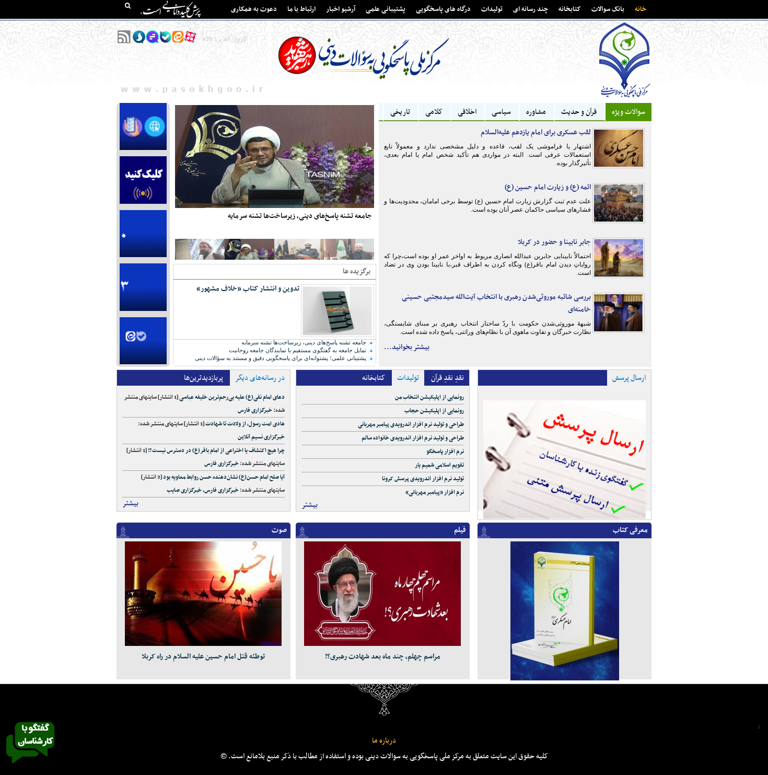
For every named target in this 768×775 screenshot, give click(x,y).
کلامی (434, 112)
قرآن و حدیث (579, 112)
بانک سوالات (607, 9)
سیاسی (501, 112)
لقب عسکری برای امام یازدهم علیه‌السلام (536, 132)
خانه (640, 9)
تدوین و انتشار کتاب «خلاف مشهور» (247, 289)
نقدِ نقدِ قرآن (447, 378)
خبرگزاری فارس (255, 410)
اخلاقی (467, 112)
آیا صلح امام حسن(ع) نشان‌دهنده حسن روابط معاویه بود (224, 477)
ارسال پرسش (629, 378)
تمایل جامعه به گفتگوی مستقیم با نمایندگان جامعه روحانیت (297, 350)
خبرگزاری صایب (184, 490)
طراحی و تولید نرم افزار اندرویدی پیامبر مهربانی (411, 425)
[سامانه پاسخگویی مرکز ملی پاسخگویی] (30, 766)
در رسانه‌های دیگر (260, 378)
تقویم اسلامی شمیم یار (439, 465)
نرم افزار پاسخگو (445, 452)
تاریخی (400, 112)
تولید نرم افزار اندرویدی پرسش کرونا (423, 479)
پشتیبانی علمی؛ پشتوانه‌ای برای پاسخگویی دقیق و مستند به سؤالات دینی (280, 358)
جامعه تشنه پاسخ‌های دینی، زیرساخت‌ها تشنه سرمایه (300, 216)
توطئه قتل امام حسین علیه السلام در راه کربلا (203, 657)
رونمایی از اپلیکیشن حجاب (434, 411)
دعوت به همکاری (254, 9)
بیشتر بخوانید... (406, 347)
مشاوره (536, 112)
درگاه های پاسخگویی (443, 9)
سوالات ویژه (628, 112)
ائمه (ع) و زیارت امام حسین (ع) (548, 187)
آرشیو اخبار (340, 9)
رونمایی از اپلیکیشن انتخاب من (429, 397)
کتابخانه (569, 9)
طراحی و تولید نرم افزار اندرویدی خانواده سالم (413, 438)
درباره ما (384, 740)
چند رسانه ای (530, 9)
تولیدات (492, 9)
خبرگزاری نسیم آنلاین (261, 437)
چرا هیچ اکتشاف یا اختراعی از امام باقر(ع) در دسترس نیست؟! (216, 451)
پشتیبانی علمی (385, 9)
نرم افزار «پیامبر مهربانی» (434, 493)
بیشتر (130, 504)
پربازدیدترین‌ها (203, 378)
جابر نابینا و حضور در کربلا (554, 242)
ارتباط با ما (301, 9)
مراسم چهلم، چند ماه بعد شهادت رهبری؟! (382, 657)
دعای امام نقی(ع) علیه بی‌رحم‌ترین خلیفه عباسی (232, 397)
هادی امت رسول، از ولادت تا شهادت (245, 424)
